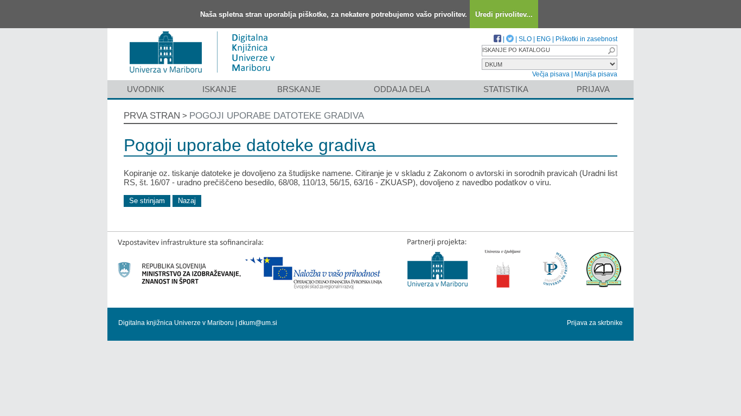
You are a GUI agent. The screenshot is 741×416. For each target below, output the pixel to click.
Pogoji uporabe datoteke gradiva (276, 115)
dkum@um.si (258, 323)
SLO (525, 39)
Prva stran (152, 115)
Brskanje (299, 89)
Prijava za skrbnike (595, 323)
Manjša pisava (595, 74)
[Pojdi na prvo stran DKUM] (206, 75)
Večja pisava (551, 74)
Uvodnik (145, 89)
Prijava (593, 89)
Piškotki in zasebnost (586, 39)
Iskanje (219, 89)
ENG (543, 39)
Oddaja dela (402, 89)
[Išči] (611, 51)
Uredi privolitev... (504, 14)
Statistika (505, 89)
